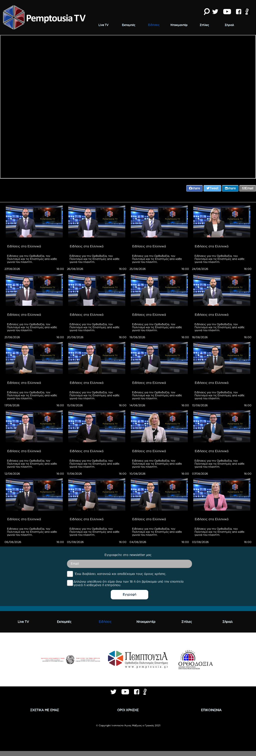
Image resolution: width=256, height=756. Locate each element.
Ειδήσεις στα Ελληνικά (24, 246)
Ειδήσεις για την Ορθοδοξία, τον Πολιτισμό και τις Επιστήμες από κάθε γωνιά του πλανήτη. (32, 258)
